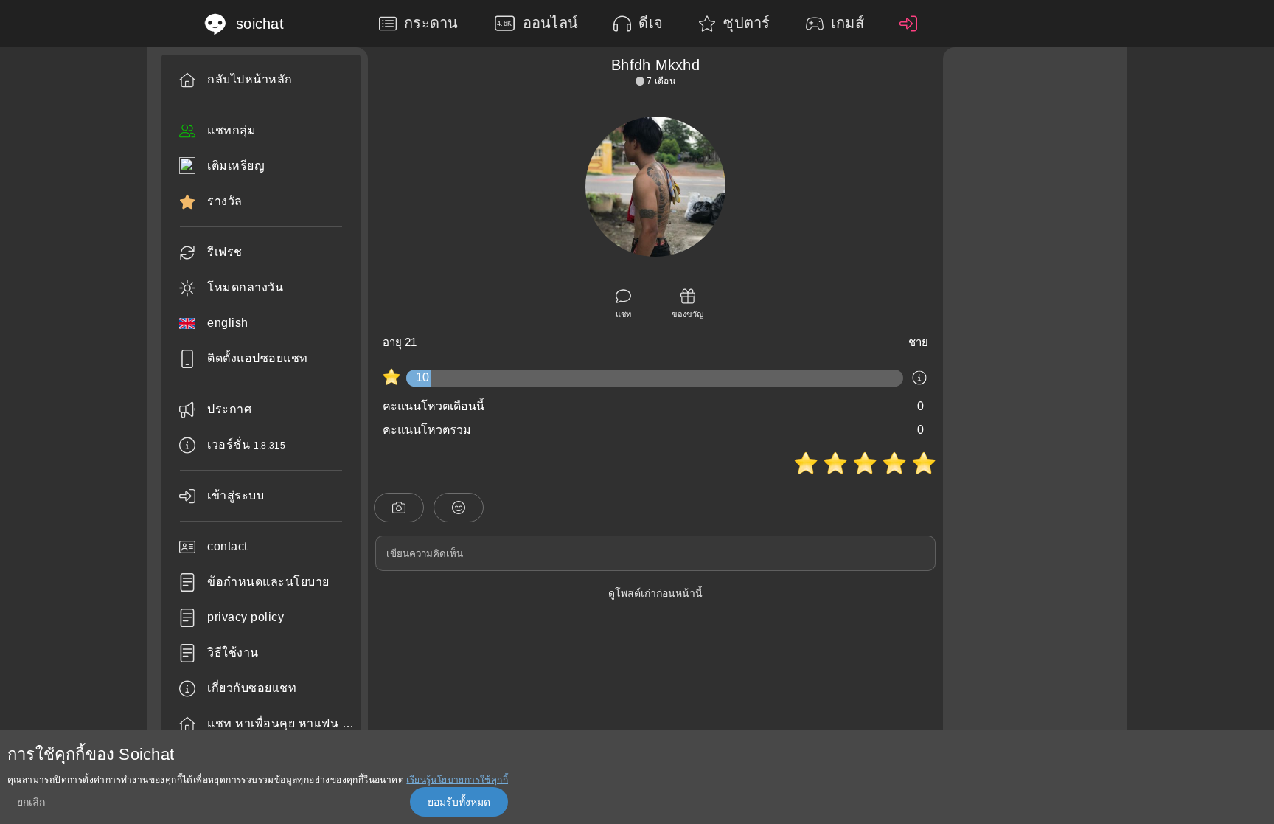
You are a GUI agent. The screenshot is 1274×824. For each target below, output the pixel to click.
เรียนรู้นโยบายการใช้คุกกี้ (457, 780)
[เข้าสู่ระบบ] (912, 23)
